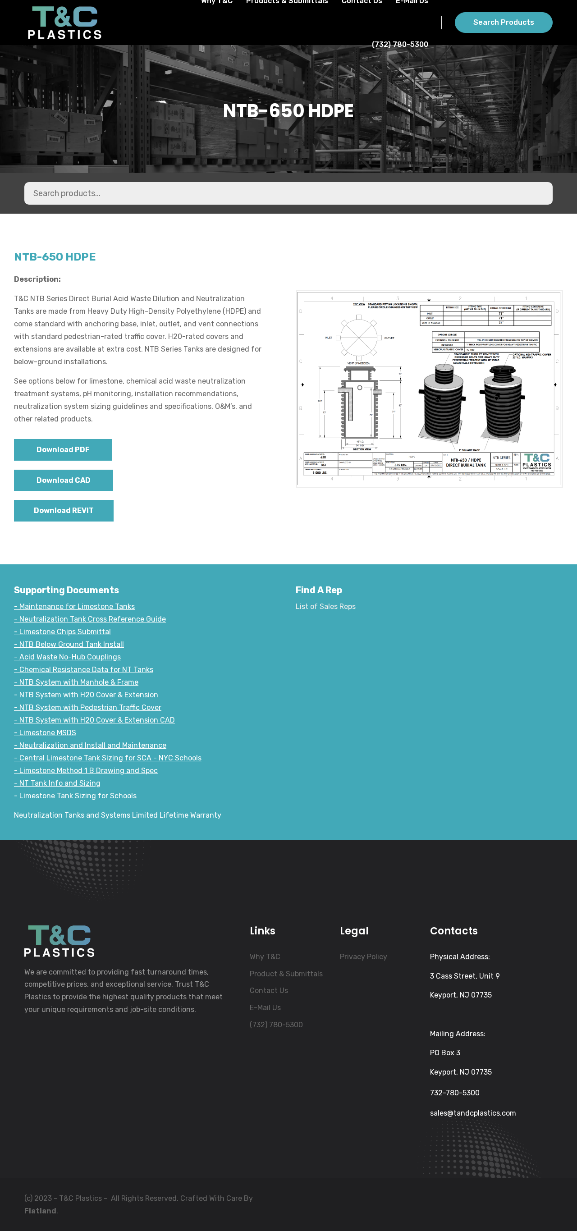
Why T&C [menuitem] (265, 956)
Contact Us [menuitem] (269, 990)
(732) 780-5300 (400, 44)
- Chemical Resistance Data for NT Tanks (83, 669)
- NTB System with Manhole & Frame (76, 682)
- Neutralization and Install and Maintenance (90, 745)
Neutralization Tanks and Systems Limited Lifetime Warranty (117, 815)
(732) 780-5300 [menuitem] (276, 1024)
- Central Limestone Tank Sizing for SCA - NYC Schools (107, 758)
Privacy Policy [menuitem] (363, 956)
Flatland (40, 1211)
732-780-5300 (455, 1093)
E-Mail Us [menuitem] (265, 1007)
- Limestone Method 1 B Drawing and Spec (86, 770)
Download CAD (64, 480)
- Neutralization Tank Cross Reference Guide (90, 619)
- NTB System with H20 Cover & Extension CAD (94, 720)
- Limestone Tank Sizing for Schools (75, 796)
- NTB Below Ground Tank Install (69, 644)
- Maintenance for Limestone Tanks (74, 606)
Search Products (503, 22)
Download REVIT (64, 510)
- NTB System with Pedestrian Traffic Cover (87, 707)
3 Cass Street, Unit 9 (465, 976)
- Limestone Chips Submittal (62, 631)
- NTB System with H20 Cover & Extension (86, 695)
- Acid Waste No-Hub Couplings (67, 657)
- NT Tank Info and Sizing (57, 783)
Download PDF (63, 449)
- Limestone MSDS (45, 732)
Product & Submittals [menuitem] (286, 974)
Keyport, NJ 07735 (461, 995)
